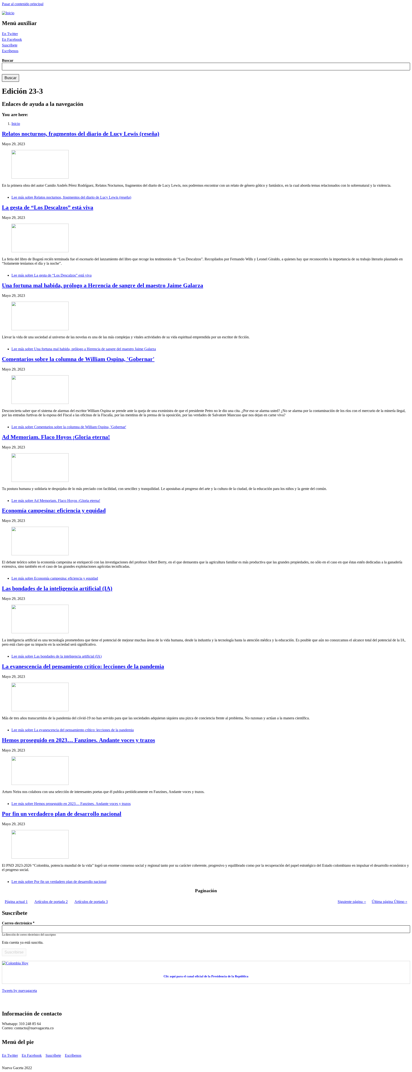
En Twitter (10, 34)
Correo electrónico (17, 923)
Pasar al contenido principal (22, 4)
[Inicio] (8, 13)
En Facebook (12, 39)
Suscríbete (9, 45)
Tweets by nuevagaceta (19, 991)
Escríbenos (10, 51)
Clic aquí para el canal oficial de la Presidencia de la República (206, 976)
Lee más (71, 197)
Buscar (7, 60)
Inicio (15, 124)
